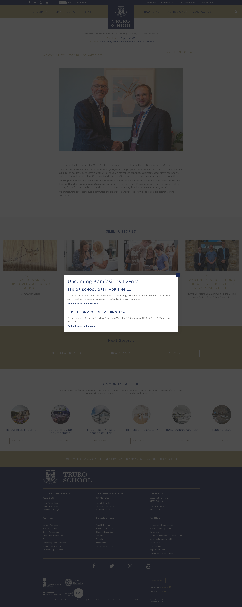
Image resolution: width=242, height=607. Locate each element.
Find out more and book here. (83, 303)
